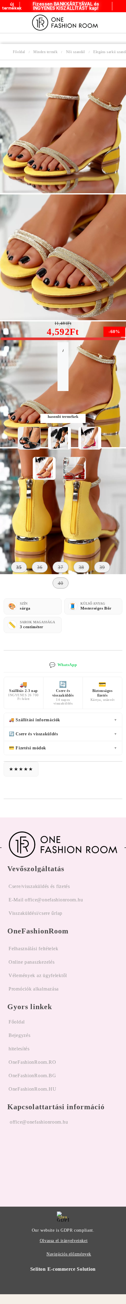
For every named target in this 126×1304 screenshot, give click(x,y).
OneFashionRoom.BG (32, 1075)
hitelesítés (19, 1048)
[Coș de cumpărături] (114, 22)
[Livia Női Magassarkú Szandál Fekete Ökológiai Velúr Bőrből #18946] (59, 438)
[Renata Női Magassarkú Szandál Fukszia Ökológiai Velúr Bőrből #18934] (89, 438)
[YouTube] (45, 1161)
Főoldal (19, 52)
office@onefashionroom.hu (39, 1122)
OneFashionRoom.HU (32, 1089)
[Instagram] (29, 1161)
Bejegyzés (19, 1035)
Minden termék (45, 52)
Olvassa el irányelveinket (64, 1240)
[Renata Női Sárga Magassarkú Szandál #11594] (63, 191)
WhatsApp (63, 665)
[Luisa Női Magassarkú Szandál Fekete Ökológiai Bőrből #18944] (29, 438)
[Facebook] (12, 1161)
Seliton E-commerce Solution (63, 1269)
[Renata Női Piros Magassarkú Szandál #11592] (74, 468)
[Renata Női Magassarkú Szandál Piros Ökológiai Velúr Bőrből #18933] (44, 468)
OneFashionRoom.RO (32, 1062)
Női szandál (75, 52)
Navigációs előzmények (68, 1254)
